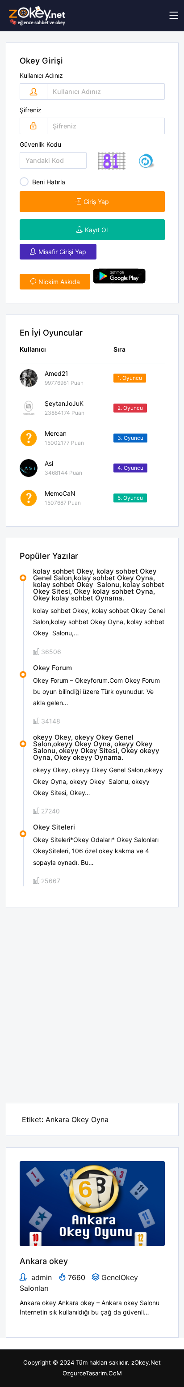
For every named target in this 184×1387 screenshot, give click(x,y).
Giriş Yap (96, 201)
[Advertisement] (92, 999)
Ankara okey (44, 1261)
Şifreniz (31, 110)
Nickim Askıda (59, 281)
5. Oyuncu (130, 497)
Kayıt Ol (96, 230)
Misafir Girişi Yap (62, 251)
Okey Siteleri (54, 827)
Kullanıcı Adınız (41, 75)
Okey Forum (52, 668)
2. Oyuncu (130, 407)
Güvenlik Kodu (40, 144)
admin (40, 1277)
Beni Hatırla (48, 182)
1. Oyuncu (129, 377)
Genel (111, 1277)
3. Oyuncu (130, 437)
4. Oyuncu (130, 467)
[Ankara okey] (92, 1202)
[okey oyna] (37, 15)
